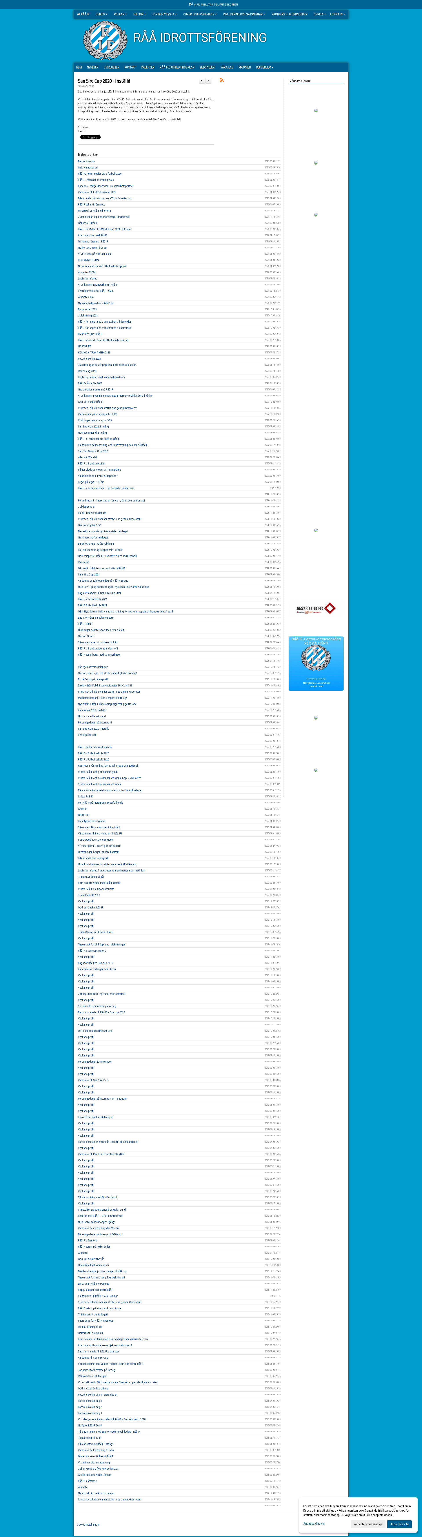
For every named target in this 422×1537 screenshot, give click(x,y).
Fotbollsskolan (86, 161)
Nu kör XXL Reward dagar (92, 247)
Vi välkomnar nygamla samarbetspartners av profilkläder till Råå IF (115, 395)
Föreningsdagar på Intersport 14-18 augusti (102, 1098)
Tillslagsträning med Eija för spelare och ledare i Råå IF (109, 1431)
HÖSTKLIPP (84, 346)
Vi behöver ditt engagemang (94, 1462)
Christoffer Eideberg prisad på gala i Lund (102, 1209)
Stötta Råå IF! (85, 796)
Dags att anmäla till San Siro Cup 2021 (99, 593)
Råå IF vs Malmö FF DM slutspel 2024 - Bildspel (104, 229)
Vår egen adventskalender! (93, 667)
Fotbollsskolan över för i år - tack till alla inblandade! (108, 1141)
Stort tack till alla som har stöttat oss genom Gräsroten (109, 691)
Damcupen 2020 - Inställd (92, 710)
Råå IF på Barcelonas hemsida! (95, 747)
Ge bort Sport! (86, 636)
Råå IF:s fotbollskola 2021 (92, 599)
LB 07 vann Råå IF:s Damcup (93, 1283)
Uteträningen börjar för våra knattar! (98, 852)
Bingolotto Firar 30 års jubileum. (96, 543)
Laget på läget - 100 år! (91, 482)
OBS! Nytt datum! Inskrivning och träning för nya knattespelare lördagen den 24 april (125, 611)
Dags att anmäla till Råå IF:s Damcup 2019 (101, 1012)
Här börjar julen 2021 (90, 525)
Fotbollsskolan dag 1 (90, 1413)
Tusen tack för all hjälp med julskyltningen (102, 944)
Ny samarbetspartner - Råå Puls (95, 303)
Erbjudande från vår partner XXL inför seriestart (104, 198)
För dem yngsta (163, 14)
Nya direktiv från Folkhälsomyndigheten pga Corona (107, 704)
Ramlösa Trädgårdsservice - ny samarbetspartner (105, 186)
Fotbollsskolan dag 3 (90, 1400)
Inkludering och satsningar (243, 14)
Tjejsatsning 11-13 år (89, 1437)
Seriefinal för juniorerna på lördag (97, 1006)
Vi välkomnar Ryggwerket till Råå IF (98, 284)
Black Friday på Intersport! (93, 679)
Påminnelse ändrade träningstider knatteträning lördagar (110, 790)
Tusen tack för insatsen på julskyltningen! (101, 1277)
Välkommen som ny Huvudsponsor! (98, 475)
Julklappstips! (86, 506)
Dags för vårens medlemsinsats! (96, 617)
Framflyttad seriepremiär (91, 821)
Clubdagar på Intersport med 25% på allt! (101, 630)
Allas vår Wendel (87, 457)
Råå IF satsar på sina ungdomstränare (99, 1308)
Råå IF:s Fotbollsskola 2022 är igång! (99, 438)
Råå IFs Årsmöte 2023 (90, 383)
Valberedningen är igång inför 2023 (97, 414)
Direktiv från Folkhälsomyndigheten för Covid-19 (105, 685)
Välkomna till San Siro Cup (93, 1080)
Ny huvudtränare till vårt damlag (96, 1493)
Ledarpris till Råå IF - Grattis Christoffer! (100, 1215)
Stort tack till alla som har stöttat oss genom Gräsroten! (109, 519)
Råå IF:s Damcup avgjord (92, 950)
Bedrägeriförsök (87, 734)
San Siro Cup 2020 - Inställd (104, 81)
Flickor (138, 14)
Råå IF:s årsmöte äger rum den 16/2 (98, 648)
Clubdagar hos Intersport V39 (95, 420)
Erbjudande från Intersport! (93, 858)
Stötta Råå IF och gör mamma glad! (98, 771)
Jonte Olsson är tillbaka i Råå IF (96, 932)
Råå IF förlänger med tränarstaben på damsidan (104, 321)
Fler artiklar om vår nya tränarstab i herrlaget (103, 531)
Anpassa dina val (314, 1523)
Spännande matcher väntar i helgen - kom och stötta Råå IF (111, 1363)
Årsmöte (82, 1252)
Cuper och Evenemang (198, 14)
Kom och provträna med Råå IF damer (99, 882)
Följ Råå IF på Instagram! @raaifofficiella (100, 802)
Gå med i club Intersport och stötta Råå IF (101, 568)
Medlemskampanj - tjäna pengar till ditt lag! (102, 697)
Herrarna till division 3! (91, 1333)
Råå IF (84, 14)
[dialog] (358, 1515)
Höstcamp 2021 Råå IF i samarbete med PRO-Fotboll (107, 556)
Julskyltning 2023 (88, 315)
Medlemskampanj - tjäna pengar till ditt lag (102, 1271)
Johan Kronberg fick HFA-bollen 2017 (99, 1468)
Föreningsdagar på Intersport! (95, 722)
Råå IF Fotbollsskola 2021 (92, 605)
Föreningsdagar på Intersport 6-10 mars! (100, 1234)
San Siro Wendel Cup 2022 (93, 451)
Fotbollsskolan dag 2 (90, 1407)
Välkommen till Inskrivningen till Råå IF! (100, 833)
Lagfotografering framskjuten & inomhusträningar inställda (111, 870)
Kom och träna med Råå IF (92, 235)
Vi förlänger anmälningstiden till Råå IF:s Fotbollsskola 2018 (112, 1419)
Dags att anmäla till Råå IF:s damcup (98, 1351)
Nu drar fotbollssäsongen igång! (96, 1222)
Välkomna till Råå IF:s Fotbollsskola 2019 (101, 1154)
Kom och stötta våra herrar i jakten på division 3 (105, 1345)
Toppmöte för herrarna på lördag (96, 1370)
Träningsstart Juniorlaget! (93, 1314)
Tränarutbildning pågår (91, 876)
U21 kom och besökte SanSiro (95, 1030)
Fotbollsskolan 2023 (89, 358)
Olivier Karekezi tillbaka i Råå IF (95, 1456)
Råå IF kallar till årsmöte (91, 204)
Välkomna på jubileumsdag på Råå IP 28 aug (103, 580)
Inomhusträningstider (90, 1326)
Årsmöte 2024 (85, 297)
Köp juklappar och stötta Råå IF (96, 1289)
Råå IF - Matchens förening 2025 (96, 179)
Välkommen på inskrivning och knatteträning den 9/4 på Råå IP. (113, 445)
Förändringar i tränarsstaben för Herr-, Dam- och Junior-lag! (111, 500)
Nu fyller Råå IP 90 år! (90, 1425)
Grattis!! (82, 808)
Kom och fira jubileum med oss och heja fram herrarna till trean (113, 1339)
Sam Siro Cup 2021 (89, 574)
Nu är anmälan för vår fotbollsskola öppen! (102, 266)
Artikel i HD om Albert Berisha (94, 1474)
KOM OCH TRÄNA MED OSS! (94, 352)
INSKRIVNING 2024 (88, 260)
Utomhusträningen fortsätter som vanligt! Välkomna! (107, 864)
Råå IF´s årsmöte (87, 1240)
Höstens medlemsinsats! (92, 716)
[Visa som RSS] (222, 81)
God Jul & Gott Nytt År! (91, 1259)
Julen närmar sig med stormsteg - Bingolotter (103, 216)
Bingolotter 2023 (87, 309)
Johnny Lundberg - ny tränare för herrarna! (101, 993)
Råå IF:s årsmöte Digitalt (92, 463)
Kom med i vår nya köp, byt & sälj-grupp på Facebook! (108, 765)
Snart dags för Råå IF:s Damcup (96, 1320)
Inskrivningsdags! (88, 167)
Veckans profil (86, 901)
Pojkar (119, 14)
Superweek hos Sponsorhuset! (95, 839)
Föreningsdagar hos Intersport (95, 1061)
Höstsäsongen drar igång (92, 432)
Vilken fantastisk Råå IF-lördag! (95, 1444)
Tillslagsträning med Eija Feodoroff (98, 1197)
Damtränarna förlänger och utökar (97, 969)
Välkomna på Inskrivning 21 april (96, 1450)
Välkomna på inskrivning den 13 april (98, 1228)
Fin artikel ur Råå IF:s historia (94, 210)
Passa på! (83, 562)
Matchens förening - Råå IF (93, 241)
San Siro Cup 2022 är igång (93, 426)
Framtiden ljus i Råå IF (90, 334)
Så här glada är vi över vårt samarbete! (100, 469)
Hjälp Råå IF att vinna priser (93, 1265)
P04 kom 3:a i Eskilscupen (92, 1376)
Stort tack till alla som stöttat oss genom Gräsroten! (107, 408)
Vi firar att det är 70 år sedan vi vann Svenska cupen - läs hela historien (117, 1382)
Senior (100, 14)
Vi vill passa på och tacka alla (94, 253)
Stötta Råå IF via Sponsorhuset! (96, 889)
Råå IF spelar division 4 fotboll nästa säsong (103, 340)
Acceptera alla (399, 1524)
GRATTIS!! (83, 815)
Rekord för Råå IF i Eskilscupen (95, 1117)
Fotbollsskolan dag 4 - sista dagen (97, 1394)
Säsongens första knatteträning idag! (99, 827)
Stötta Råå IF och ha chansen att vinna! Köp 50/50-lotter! (109, 778)
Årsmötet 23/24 (86, 272)
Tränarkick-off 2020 (89, 895)
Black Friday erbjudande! (92, 512)
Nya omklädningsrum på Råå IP (95, 389)
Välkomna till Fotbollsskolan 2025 (97, 192)
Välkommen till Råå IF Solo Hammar (98, 1296)
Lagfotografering (87, 278)
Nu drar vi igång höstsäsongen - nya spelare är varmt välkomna (113, 586)
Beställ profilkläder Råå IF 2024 (95, 290)
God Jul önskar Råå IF (90, 401)
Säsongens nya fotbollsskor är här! (97, 642)
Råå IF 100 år (85, 623)
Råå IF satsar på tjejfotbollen (94, 1246)
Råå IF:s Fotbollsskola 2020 (93, 753)
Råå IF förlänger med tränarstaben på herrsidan (104, 327)
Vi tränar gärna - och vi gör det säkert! (99, 845)
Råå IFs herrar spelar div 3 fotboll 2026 (100, 173)
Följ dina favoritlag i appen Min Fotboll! (100, 549)
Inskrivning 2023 (87, 371)
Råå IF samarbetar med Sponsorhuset (99, 654)
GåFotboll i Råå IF (88, 223)
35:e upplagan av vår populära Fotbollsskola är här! (107, 364)
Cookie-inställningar (88, 1524)
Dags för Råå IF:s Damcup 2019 (95, 963)
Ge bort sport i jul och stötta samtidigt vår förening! (107, 673)
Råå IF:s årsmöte (87, 1481)
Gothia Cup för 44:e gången (93, 1388)
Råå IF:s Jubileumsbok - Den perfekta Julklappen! (106, 488)
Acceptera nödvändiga (368, 1524)
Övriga (319, 14)
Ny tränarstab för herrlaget (93, 537)
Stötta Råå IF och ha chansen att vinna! (100, 784)
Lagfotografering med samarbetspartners (101, 377)
